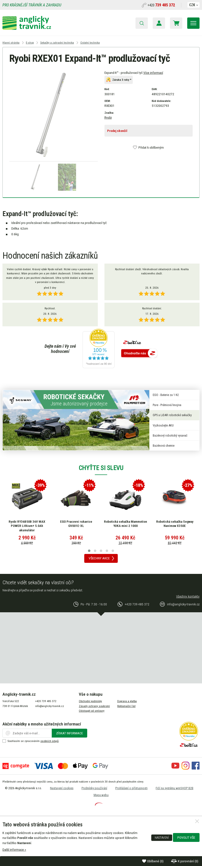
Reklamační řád (126, 706)
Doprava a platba (127, 701)
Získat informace (69, 733)
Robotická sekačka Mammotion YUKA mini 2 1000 (125, 524)
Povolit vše (186, 837)
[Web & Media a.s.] (99, 804)
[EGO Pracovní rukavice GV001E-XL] (76, 498)
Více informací (153, 73)
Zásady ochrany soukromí (94, 706)
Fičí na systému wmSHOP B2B (174, 788)
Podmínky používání (94, 788)
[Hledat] (141, 23)
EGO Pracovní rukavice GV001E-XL (76, 524)
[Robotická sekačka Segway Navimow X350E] (174, 498)
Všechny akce (99, 558)
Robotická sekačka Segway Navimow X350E (174, 524)
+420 (161, 5)
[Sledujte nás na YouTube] (175, 768)
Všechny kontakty (188, 596)
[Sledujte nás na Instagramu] (185, 768)
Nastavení (162, 837)
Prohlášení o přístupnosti (131, 788)
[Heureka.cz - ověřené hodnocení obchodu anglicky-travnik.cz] (99, 349)
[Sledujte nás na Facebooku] (196, 768)
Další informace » (14, 849)
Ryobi (108, 117)
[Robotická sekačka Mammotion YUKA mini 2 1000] (125, 498)
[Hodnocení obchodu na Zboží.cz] (139, 353)
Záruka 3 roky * (121, 80)
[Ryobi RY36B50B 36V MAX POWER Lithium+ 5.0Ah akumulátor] (27, 498)
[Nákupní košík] (176, 23)
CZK (192, 5)
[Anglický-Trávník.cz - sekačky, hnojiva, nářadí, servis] (26, 29)
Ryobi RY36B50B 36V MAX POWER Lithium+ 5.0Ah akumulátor (27, 526)
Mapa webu (101, 795)
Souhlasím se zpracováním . (33, 741)
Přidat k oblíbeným (151, 147)
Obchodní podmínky (90, 701)
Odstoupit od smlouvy (91, 710)
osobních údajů (49, 741)
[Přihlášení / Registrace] (159, 23)
